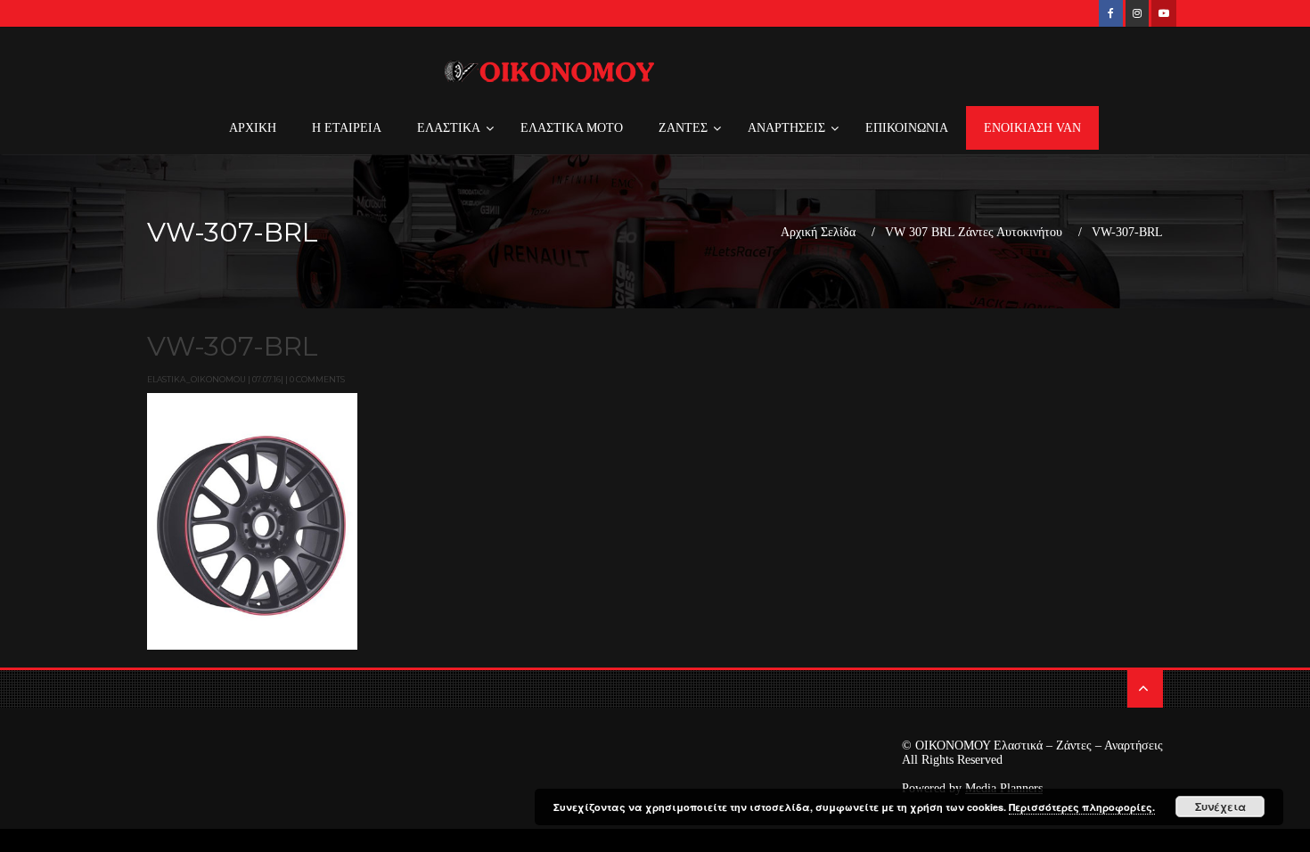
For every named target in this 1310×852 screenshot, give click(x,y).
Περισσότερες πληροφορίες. (1082, 807)
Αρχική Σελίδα (818, 232)
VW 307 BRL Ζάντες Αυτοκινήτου (973, 232)
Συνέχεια (1220, 807)
